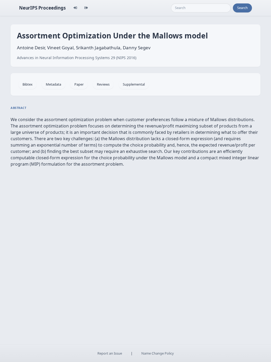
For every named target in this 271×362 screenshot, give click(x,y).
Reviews (103, 84)
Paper (79, 84)
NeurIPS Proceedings (42, 8)
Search (242, 7)
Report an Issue (109, 353)
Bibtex (27, 84)
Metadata (53, 84)
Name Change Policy (157, 353)
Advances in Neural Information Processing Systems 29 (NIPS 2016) (76, 57)
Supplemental (134, 84)
